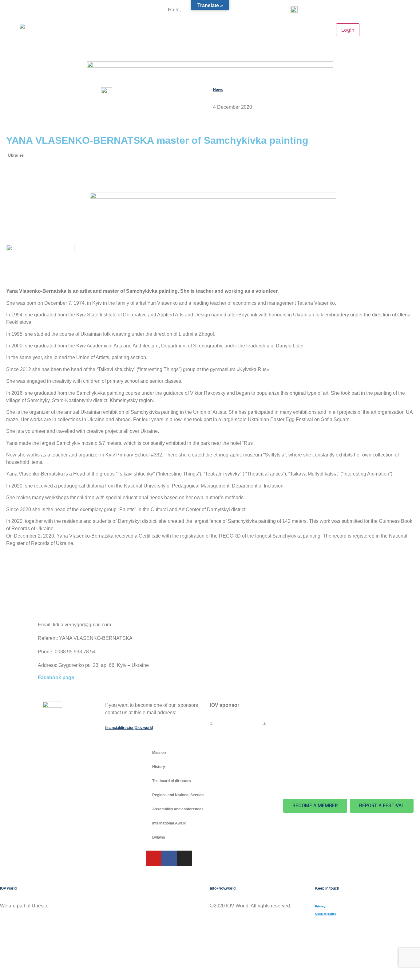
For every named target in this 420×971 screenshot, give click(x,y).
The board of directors (171, 781)
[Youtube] (153, 858)
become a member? (199, 10)
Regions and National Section (178, 795)
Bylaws (158, 837)
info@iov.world (223, 888)
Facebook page (56, 677)
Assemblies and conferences (178, 809)
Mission (159, 752)
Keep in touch (327, 888)
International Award (169, 823)
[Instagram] (184, 858)
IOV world (8, 888)
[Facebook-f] (169, 858)
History (158, 767)
